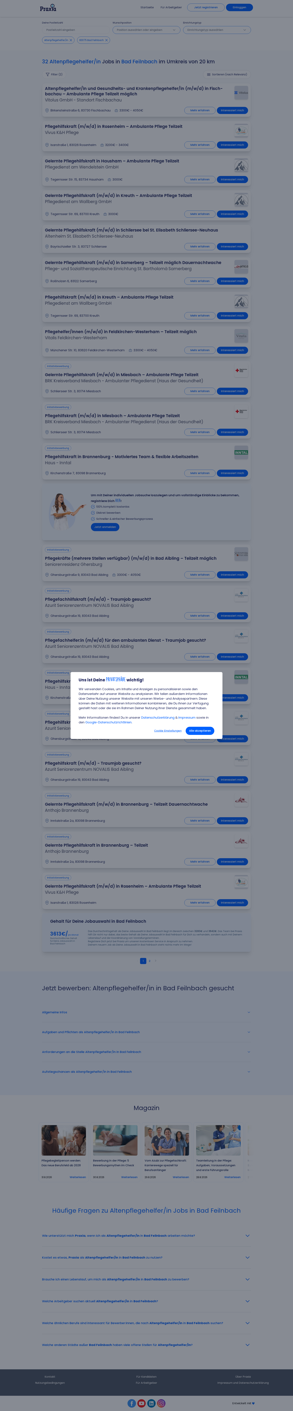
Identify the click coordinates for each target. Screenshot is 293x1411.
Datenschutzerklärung (157, 717)
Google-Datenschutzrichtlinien (108, 722)
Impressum (187, 717)
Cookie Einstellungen (168, 731)
